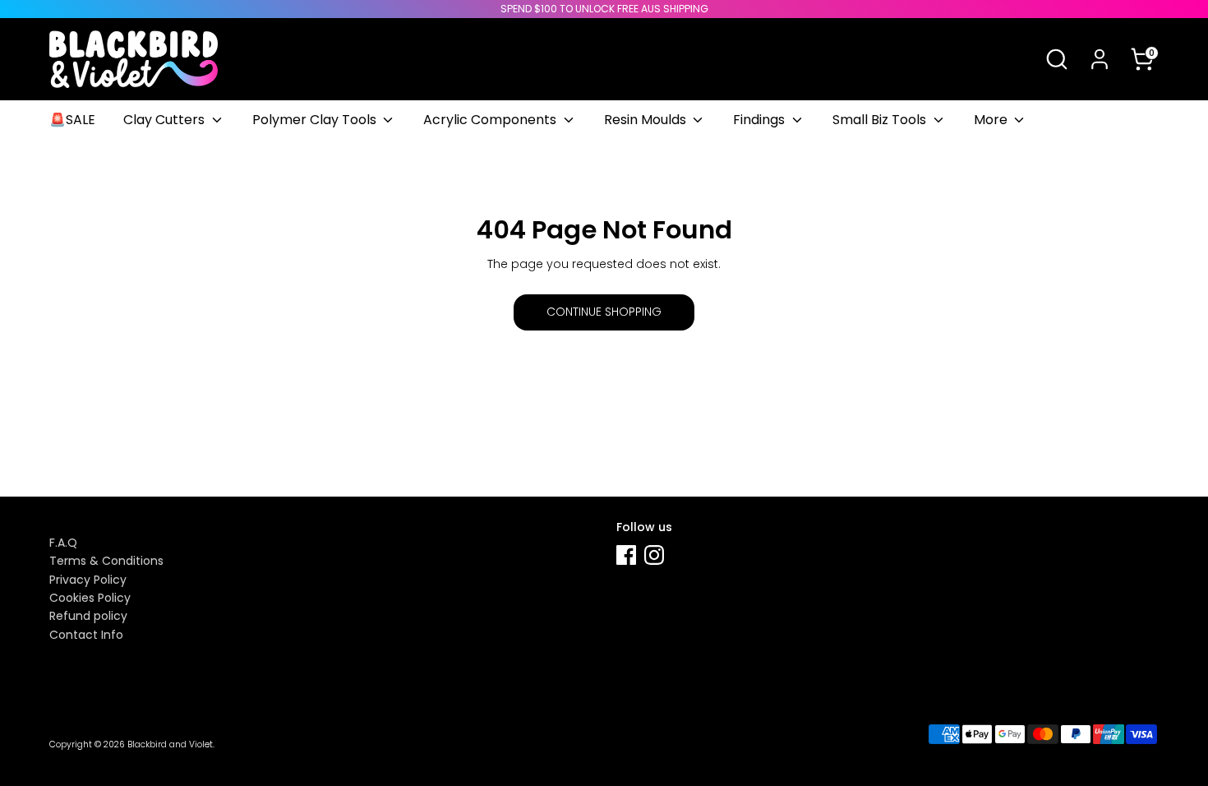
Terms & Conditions (106, 561)
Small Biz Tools (880, 119)
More (992, 119)
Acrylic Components (491, 119)
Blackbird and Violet (170, 744)
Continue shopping (604, 311)
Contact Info (86, 634)
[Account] (1099, 59)
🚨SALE (72, 119)
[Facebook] (626, 555)
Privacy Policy (88, 579)
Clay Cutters (165, 119)
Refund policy (88, 616)
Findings (760, 119)
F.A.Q (63, 542)
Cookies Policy (90, 598)
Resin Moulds (646, 119)
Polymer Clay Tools (316, 119)
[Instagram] (654, 555)
